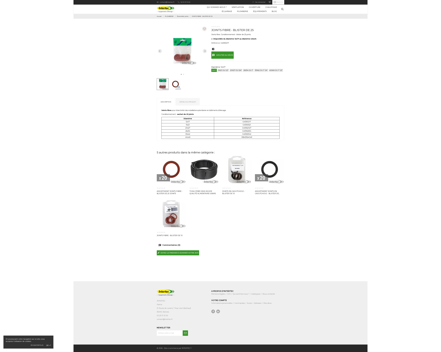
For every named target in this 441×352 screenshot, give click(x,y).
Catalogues (256, 294)
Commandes (239, 303)
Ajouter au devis (222, 55)
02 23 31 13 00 (185, 2)
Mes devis (267, 303)
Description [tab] (166, 102)
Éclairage (227, 11)
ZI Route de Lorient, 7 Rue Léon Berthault (174, 308)
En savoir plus (37, 345)
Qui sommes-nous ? (217, 7)
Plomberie (242, 11)
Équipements (260, 11)
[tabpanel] (182, 51)
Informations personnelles (222, 303)
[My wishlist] (270, 2)
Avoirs (249, 303)
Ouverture (254, 7)
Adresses (258, 303)
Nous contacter (269, 294)
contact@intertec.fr (167, 2)
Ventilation (238, 7)
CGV (229, 294)
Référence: (215, 43)
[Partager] (213, 49)
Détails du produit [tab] (188, 102)
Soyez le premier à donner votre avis (177, 253)
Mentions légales (218, 294)
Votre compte (219, 300)
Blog (274, 11)
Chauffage (271, 7)
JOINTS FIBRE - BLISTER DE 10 (170, 235)
